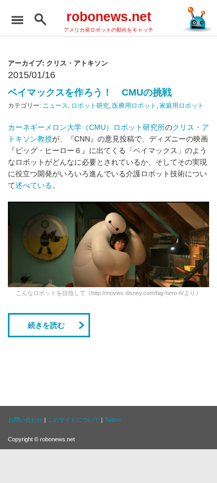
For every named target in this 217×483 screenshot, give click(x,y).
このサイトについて (73, 419)
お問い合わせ (25, 419)
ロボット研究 (90, 105)
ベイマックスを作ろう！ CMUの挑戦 (90, 92)
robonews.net (108, 16)
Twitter (112, 419)
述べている (33, 185)
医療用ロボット (134, 105)
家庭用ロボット (182, 105)
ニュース (55, 105)
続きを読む (46, 325)
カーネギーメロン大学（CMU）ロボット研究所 (86, 127)
